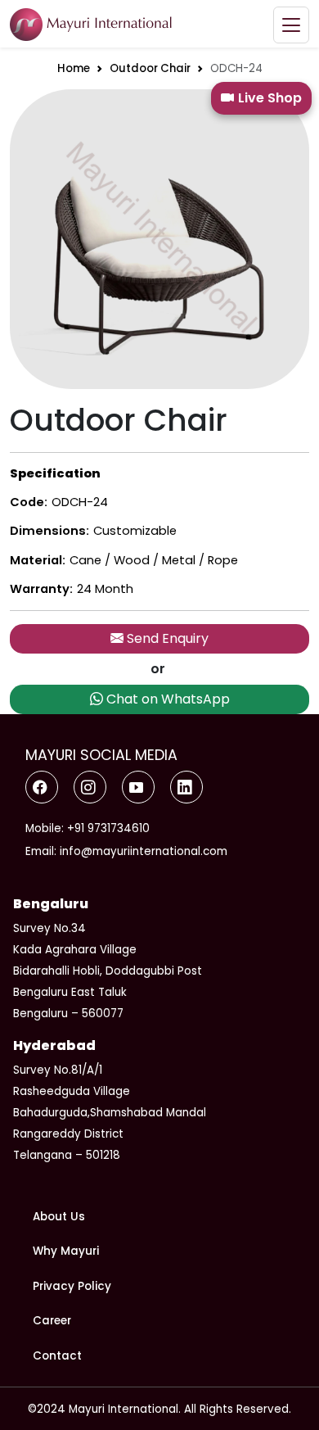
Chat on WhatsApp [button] (166, 699)
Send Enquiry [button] (166, 638)
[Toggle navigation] (291, 25)
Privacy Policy (72, 1286)
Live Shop (270, 97)
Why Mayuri (66, 1251)
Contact (57, 1356)
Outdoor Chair (150, 68)
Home (73, 68)
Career (52, 1320)
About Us (59, 1216)
